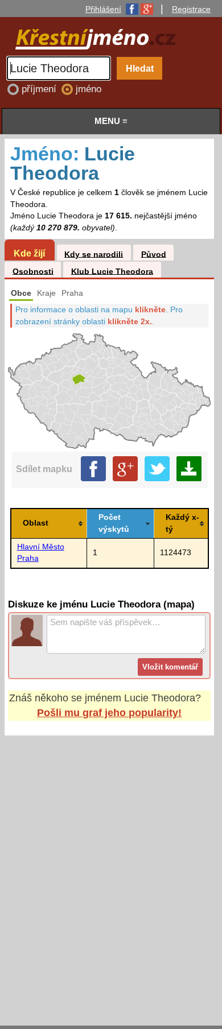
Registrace (191, 9)
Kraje (46, 293)
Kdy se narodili (93, 254)
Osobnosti (33, 271)
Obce (21, 293)
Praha (72, 293)
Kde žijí (29, 253)
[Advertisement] (111, 870)
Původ (153, 254)
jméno (88, 89)
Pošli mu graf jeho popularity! (109, 712)
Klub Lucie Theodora (112, 271)
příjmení (40, 89)
